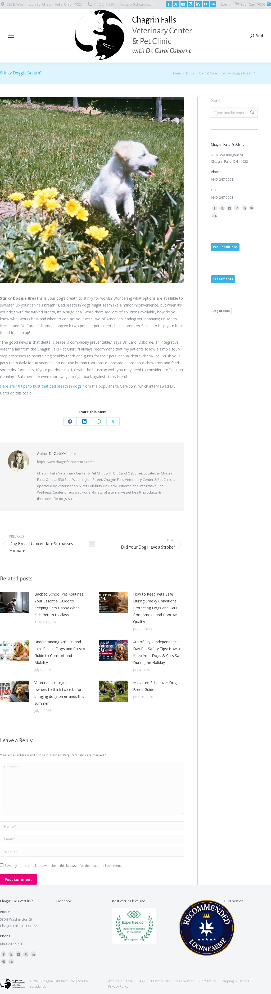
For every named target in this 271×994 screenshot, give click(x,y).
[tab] (225, 247)
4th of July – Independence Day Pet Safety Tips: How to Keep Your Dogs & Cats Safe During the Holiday (158, 652)
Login (225, 4)
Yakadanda (38, 986)
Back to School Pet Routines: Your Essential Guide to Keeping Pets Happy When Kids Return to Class (59, 604)
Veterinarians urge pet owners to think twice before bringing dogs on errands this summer (59, 693)
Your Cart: (255, 4)
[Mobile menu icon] (11, 36)
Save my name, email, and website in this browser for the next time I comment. (63, 865)
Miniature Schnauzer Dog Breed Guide (155, 686)
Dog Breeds (221, 311)
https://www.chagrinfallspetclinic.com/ (65, 462)
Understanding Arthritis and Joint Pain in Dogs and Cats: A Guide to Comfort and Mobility (59, 652)
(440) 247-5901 (105, 4)
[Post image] (14, 602)
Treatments (223, 279)
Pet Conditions (225, 247)
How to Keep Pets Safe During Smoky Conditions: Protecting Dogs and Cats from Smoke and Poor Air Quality (155, 608)
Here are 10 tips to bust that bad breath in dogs (41, 386)
